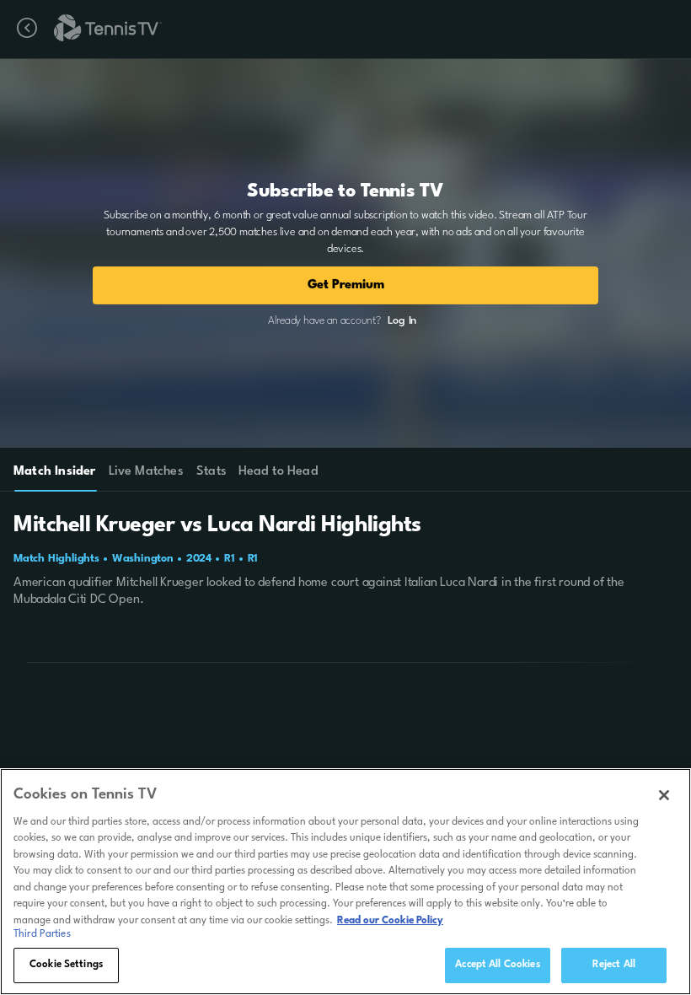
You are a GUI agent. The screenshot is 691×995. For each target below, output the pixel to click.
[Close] (664, 795)
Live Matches (145, 471)
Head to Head (278, 471)
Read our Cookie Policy (390, 921)
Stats (211, 471)
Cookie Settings (66, 965)
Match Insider (54, 471)
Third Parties (42, 934)
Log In (402, 320)
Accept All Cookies (497, 965)
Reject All (613, 965)
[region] (345, 881)
